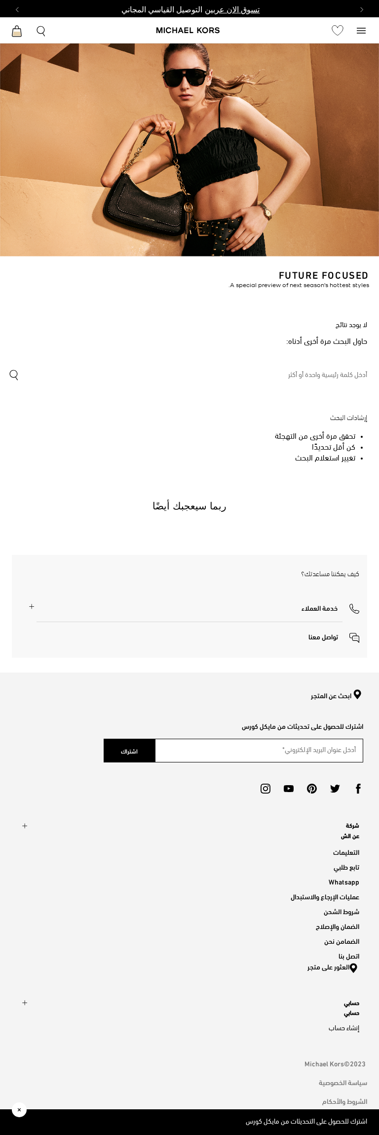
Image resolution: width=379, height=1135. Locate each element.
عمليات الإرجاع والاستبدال (325, 896)
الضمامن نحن (341, 940)
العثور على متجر (328, 966)
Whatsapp (344, 881)
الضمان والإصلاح (337, 926)
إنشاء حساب (344, 1028)
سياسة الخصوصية (343, 1082)
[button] (330, 607)
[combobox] (187, 375)
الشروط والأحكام (344, 1100)
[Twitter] (335, 789)
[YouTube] (289, 789)
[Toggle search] (41, 29)
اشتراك (129, 750)
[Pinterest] (312, 789)
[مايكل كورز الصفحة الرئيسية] (188, 31)
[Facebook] (358, 789)
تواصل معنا (324, 636)
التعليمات (346, 851)
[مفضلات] (337, 30)
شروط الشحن (341, 911)
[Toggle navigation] (361, 30)
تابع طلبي (346, 866)
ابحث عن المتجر (331, 695)
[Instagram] (265, 789)
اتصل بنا (349, 955)
